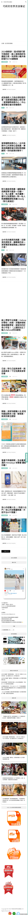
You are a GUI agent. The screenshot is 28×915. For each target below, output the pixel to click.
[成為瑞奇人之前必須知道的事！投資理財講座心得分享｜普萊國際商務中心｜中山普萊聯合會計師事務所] (14, 117)
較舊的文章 (6, 551)
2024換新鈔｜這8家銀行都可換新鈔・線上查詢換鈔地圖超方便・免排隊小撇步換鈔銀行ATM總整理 (13, 55)
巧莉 (10, 61)
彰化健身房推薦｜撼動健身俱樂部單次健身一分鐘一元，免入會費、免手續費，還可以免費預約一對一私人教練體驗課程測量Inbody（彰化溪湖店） (13, 195)
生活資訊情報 (4, 61)
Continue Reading (11, 89)
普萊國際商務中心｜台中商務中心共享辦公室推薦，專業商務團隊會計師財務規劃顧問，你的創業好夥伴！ (13, 147)
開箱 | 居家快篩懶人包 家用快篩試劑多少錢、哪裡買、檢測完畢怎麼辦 (13, 414)
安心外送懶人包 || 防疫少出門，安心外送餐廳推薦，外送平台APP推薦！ (13, 510)
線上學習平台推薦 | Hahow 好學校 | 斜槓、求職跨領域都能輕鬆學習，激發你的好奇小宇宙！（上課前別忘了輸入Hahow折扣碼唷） (13, 325)
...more (2, 609)
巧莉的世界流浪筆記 (7, 2)
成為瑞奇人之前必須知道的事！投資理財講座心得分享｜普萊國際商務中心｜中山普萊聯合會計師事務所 (13, 101)
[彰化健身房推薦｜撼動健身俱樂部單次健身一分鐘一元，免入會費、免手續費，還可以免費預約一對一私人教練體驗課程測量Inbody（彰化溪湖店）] (14, 214)
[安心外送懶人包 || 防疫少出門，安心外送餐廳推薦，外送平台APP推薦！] (14, 525)
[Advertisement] (14, 26)
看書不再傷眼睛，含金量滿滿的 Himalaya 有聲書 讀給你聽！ (13, 463)
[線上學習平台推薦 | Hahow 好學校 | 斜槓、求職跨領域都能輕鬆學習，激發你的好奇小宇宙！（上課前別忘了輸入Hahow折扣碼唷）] (14, 342)
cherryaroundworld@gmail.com (8, 614)
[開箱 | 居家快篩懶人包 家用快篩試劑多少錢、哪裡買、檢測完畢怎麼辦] (14, 431)
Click (26, 457)
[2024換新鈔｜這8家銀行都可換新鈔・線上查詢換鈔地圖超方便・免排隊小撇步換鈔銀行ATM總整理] (14, 71)
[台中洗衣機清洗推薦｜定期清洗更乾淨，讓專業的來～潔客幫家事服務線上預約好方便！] (14, 259)
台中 (3, 107)
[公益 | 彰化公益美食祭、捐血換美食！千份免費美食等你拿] (14, 385)
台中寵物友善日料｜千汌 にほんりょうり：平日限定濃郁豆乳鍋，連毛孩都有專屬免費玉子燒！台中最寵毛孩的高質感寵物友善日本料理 (13, 688)
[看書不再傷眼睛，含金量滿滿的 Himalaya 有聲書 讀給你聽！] (14, 479)
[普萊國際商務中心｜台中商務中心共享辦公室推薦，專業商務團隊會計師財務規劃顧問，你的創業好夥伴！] (14, 163)
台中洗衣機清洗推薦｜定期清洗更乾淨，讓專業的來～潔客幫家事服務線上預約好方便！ (13, 243)
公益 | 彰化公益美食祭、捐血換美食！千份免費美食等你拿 (13, 371)
